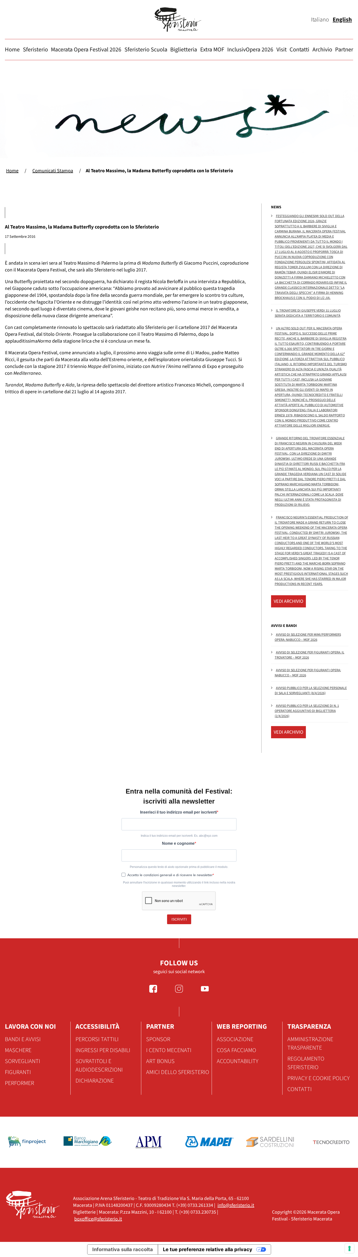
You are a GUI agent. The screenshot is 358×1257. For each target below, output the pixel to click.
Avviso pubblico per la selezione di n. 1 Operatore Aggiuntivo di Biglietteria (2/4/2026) (307, 711)
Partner (344, 49)
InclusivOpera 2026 (250, 49)
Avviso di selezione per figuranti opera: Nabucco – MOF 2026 (308, 673)
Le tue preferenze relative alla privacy (207, 1249)
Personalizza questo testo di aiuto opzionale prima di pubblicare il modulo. (179, 867)
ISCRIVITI (179, 919)
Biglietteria (183, 49)
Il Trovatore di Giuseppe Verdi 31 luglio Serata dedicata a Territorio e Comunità (308, 313)
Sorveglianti (22, 1061)
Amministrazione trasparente (310, 1043)
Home (12, 49)
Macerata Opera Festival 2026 (86, 49)
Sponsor (158, 1039)
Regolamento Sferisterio (305, 1063)
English (342, 19)
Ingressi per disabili (102, 1050)
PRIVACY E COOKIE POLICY (318, 1078)
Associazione (235, 1039)
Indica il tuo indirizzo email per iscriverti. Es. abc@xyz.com (179, 835)
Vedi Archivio (288, 601)
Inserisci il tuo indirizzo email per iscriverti (178, 812)
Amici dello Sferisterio (177, 1072)
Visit (281, 49)
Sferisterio (35, 49)
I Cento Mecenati (168, 1050)
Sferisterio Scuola (145, 49)
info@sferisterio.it (235, 1205)
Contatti (299, 49)
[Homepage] (179, 19)
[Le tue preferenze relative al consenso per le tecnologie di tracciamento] (349, 1248)
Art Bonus (160, 1061)
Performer (19, 1083)
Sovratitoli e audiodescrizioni (99, 1065)
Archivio (322, 49)
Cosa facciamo (236, 1050)
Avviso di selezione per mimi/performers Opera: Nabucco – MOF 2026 (308, 637)
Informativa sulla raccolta (122, 1249)
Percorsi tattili (97, 1039)
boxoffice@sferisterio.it (98, 1219)
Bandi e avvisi (23, 1039)
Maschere (18, 1050)
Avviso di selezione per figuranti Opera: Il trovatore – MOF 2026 (309, 655)
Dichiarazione (94, 1080)
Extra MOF (212, 49)
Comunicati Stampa (52, 170)
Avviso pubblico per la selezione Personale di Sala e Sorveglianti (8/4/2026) (311, 691)
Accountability (237, 1061)
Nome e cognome (178, 843)
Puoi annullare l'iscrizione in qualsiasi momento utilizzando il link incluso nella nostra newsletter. (179, 884)
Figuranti (18, 1072)
